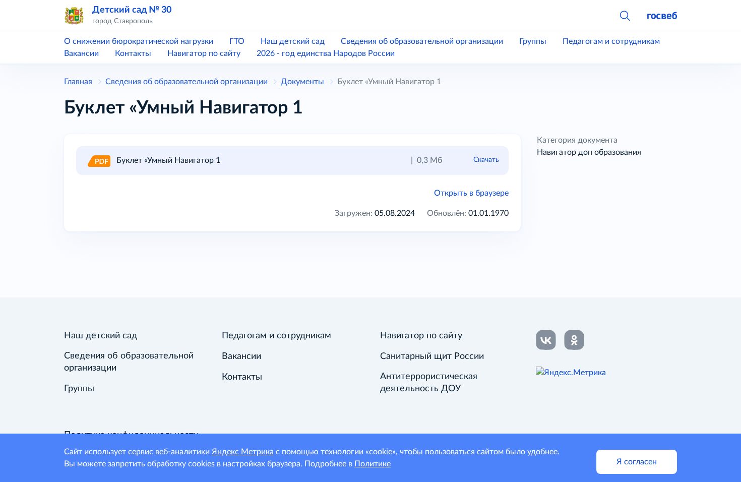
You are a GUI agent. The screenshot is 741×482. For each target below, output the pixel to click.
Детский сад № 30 (131, 10)
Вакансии (81, 53)
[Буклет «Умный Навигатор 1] (98, 160)
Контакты (133, 53)
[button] (625, 15)
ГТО (236, 41)
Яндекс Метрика (243, 452)
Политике (372, 464)
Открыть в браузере (471, 193)
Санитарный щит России (432, 356)
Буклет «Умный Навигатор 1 (168, 160)
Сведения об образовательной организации (422, 41)
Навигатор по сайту (203, 53)
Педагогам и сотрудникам (611, 41)
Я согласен (636, 462)
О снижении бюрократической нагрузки (138, 41)
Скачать (486, 159)
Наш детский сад (293, 41)
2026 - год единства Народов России (326, 53)
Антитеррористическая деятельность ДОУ (428, 382)
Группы (532, 41)
